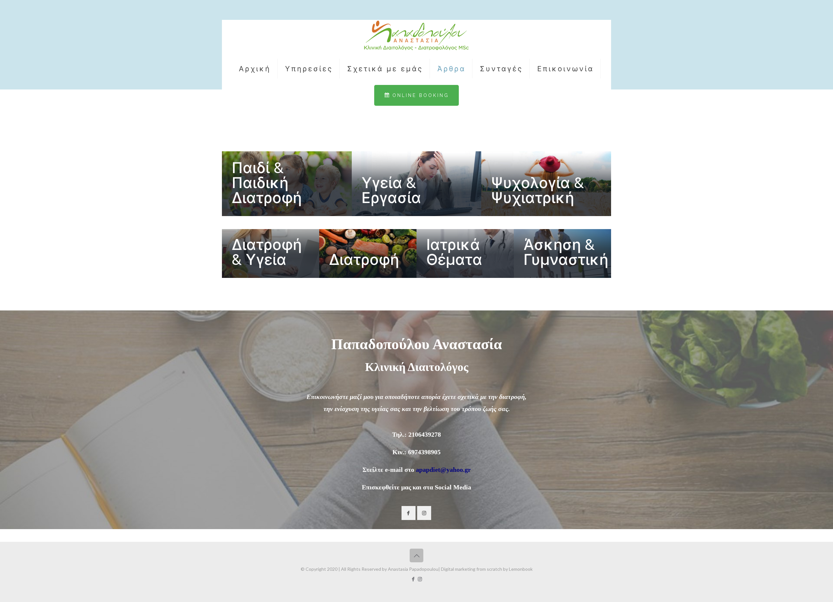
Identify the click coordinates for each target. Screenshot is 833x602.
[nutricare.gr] (416, 36)
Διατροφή (364, 259)
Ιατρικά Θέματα (454, 252)
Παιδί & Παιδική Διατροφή (267, 183)
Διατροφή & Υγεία (267, 252)
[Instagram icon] (419, 579)
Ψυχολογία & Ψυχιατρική (537, 190)
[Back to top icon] (416, 555)
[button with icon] (409, 513)
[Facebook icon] (413, 579)
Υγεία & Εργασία (391, 190)
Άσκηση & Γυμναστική (566, 252)
